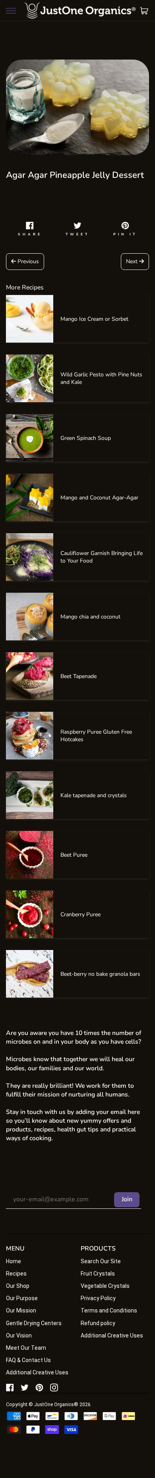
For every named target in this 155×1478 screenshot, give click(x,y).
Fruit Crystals (98, 1273)
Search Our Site (101, 1261)
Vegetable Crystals (105, 1286)
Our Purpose (22, 1298)
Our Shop (17, 1286)
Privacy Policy (98, 1298)
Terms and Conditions (109, 1310)
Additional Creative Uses (37, 1372)
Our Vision (19, 1335)
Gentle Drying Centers (34, 1323)
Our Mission (21, 1310)
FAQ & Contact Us (28, 1360)
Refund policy (98, 1323)
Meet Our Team (26, 1348)
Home (13, 1261)
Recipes (16, 1273)
